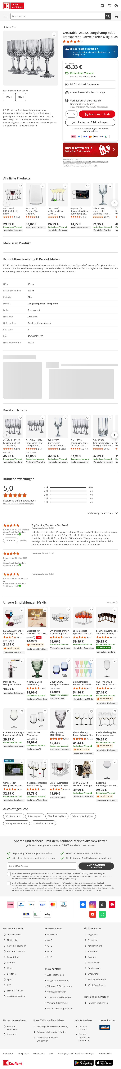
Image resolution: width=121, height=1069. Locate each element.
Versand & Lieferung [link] (57, 1002)
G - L (49, 945)
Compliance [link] (23, 1053)
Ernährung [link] (93, 973)
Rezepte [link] (92, 957)
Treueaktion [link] (94, 962)
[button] (68, 487)
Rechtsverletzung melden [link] (60, 1008)
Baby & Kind (13, 957)
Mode (10, 968)
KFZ (9, 985)
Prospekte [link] (93, 940)
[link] (102, 5)
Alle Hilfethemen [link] (55, 974)
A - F (49, 940)
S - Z (49, 957)
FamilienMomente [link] (97, 979)
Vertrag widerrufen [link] (56, 991)
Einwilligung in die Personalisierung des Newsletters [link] (63, 885)
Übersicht (52, 934)
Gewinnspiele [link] (94, 968)
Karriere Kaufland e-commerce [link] (84, 1037)
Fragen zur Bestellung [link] (58, 980)
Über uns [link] (11, 1034)
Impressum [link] (8, 1053)
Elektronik (12, 940)
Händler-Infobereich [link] (98, 1002)
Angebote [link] (92, 934)
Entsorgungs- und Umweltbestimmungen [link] (76, 1053)
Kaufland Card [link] (95, 945)
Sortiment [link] (93, 951)
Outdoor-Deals (14, 934)
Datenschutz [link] (38, 1053)
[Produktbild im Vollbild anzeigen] (30, 58)
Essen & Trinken (15, 990)
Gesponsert (7, 208)
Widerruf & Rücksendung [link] (59, 986)
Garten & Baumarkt (16, 945)
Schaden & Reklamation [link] (59, 997)
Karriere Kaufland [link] (83, 1028)
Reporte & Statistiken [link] (12, 1028)
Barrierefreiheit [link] (105, 1053)
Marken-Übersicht (16, 996)
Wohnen (11, 962)
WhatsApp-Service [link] (97, 985)
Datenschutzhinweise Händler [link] (52, 1032)
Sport (9, 979)
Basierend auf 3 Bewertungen (19, 500)
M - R (50, 951)
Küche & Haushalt (16, 951)
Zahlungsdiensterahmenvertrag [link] (52, 1026)
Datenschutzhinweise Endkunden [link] (47, 1039)
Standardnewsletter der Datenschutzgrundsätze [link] (55, 876)
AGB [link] (51, 1053)
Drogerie (11, 973)
